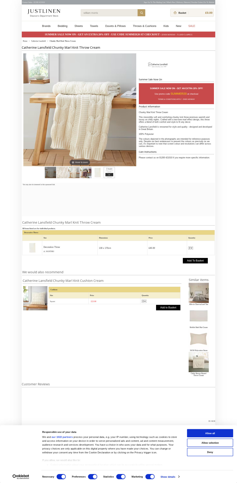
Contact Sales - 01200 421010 (33, 2)
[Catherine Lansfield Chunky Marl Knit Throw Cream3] (85, 172)
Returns (187, 2)
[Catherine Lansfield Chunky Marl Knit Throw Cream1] (62, 172)
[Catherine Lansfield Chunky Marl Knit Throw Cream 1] (50, 172)
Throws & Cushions (144, 26)
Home (25, 41)
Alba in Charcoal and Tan (198, 304)
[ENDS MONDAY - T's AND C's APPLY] (177, 35)
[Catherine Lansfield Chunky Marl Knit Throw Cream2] (74, 172)
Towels (94, 26)
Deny (210, 452)
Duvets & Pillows (115, 26)
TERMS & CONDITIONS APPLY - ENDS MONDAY (176, 99)
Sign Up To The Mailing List (154, 2)
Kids (166, 26)
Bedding (62, 26)
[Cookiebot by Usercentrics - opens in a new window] (21, 476)
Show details (168, 476)
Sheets (78, 26)
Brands (46, 26)
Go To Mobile (209, 2)
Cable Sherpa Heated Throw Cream (198, 374)
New (178, 26)
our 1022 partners (62, 437)
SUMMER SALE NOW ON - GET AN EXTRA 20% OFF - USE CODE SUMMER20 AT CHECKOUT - (103, 34)
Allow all (210, 433)
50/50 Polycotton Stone (198, 350)
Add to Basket (168, 307)
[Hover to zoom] (79, 110)
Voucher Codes (196, 2)
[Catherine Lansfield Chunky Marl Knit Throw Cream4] (97, 172)
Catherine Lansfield (38, 41)
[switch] (92, 476)
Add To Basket (195, 260)
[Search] (141, 12)
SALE (191, 26)
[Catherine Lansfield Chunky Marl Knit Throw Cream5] (109, 172)
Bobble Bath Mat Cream (199, 327)
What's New (171, 2)
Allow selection (210, 442)
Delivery (180, 2)
